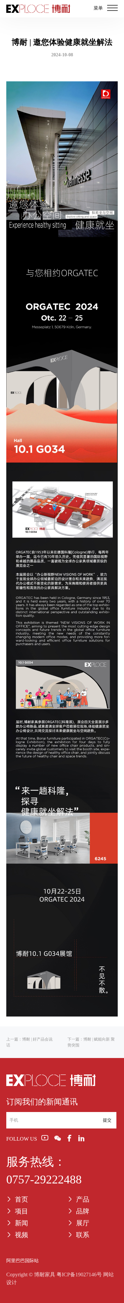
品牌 (82, 1211)
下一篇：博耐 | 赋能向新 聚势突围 (91, 1042)
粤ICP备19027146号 (79, 1274)
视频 (21, 1234)
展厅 (82, 1223)
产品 (82, 1199)
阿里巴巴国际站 (22, 1260)
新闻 (21, 1223)
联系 (82, 1234)
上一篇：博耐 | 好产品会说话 (29, 1042)
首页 (21, 1199)
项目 (21, 1211)
